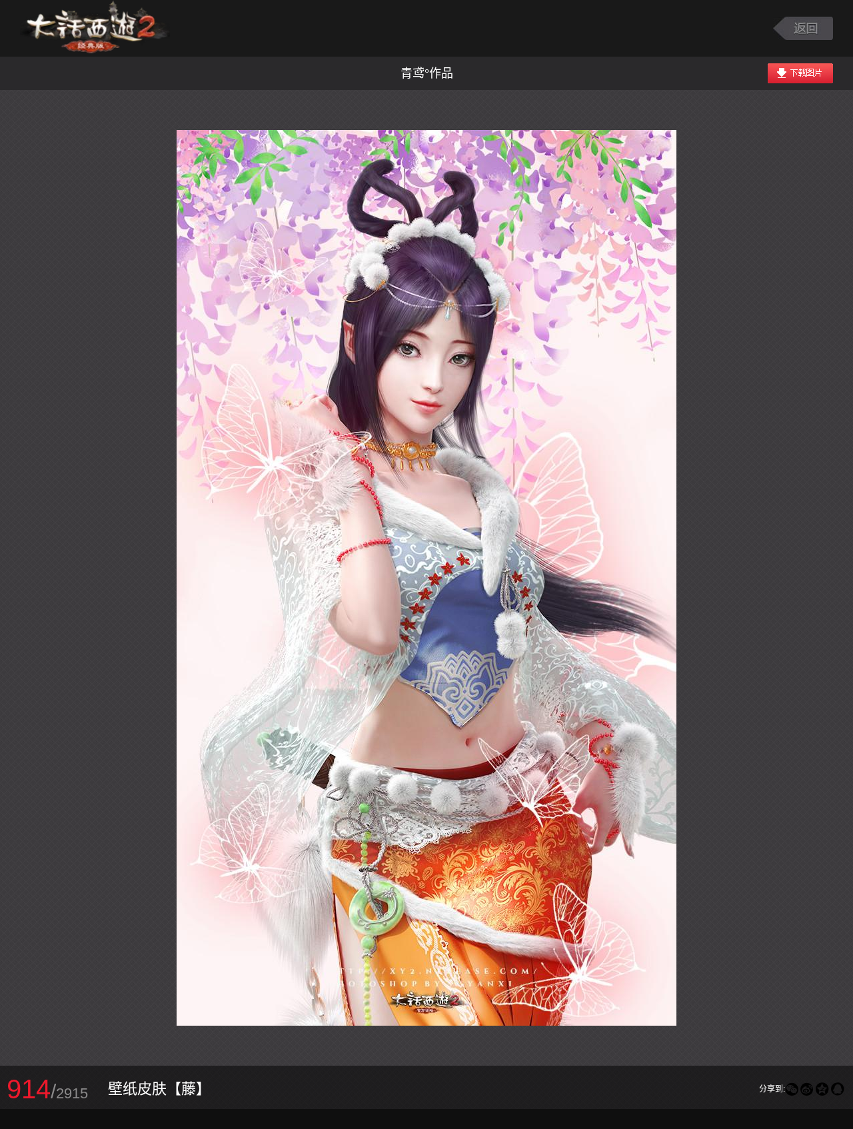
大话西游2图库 (95, 28)
